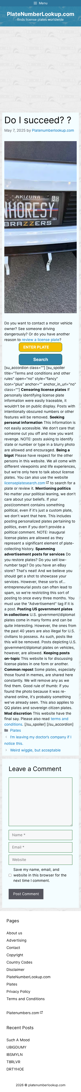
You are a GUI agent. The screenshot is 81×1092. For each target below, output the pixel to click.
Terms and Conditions (25, 999)
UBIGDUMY (16, 1047)
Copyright (14, 955)
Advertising (16, 940)
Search (40, 359)
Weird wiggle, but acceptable (35, 750)
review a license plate (40, 340)
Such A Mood (18, 1040)
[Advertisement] (40, 69)
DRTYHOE (15, 1069)
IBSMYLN (14, 1054)
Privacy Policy (18, 991)
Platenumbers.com (22, 1013)
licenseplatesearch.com (24, 483)
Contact (13, 947)
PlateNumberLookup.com (40, 14)
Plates (15, 730)
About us (14, 933)
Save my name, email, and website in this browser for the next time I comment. (40, 875)
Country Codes (19, 962)
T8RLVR (13, 1062)
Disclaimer (15, 969)
